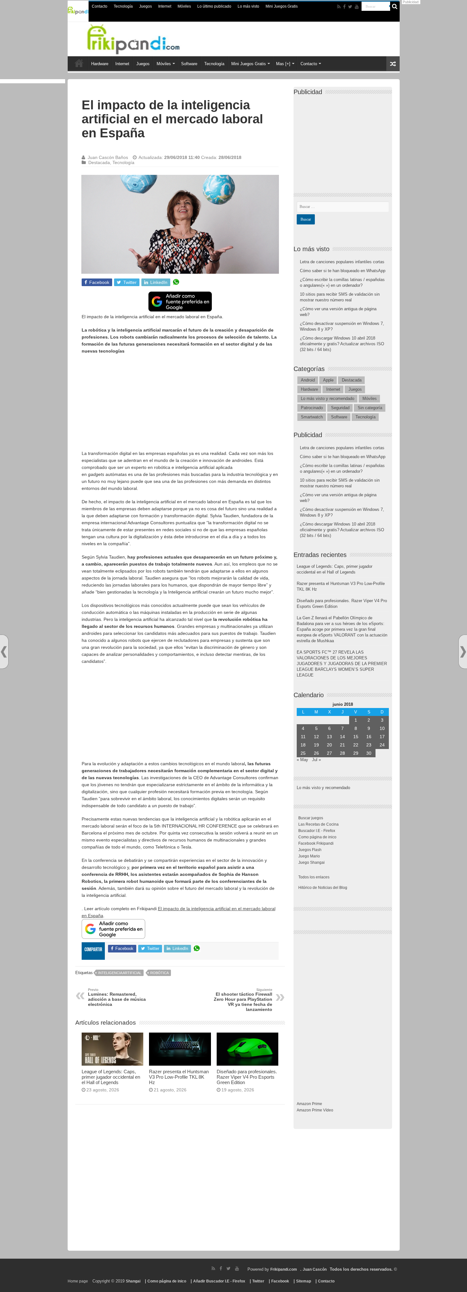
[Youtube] (356, 6)
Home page (78, 1281)
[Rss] (338, 6)
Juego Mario (309, 856)
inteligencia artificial (119, 973)
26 (316, 753)
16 (368, 736)
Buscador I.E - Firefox (316, 830)
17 (382, 736)
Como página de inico (317, 837)
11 (303, 736)
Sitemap (303, 1281)
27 (329, 753)
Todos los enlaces (313, 877)
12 (316, 736)
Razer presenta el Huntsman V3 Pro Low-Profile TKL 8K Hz (179, 1077)
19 (316, 744)
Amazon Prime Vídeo (315, 1110)
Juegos (145, 6)
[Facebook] (344, 6)
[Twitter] (350, 6)
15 (355, 736)
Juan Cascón (315, 1269)
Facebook (280, 1281)
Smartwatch (312, 417)
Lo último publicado (214, 6)
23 (368, 744)
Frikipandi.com (283, 1269)
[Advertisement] (180, 405)
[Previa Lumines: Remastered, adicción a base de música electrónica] (4, 652)
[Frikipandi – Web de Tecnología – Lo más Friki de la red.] (141, 37)
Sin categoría (370, 407)
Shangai (133, 1281)
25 (303, 753)
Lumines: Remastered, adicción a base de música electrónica (117, 997)
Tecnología (123, 6)
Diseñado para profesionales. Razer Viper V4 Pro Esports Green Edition (247, 1077)
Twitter (258, 1281)
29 (355, 753)
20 (329, 744)
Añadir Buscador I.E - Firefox (219, 1281)
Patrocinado (312, 407)
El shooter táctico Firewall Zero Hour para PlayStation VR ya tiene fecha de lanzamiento (243, 1000)
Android (308, 380)
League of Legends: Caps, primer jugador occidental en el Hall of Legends (111, 1077)
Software (189, 63)
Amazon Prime (309, 1104)
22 (355, 744)
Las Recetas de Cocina (318, 824)
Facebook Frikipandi (316, 843)
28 (342, 753)
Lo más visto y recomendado (327, 398)
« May (302, 759)
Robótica (159, 973)
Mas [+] (283, 63)
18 (303, 744)
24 (382, 744)
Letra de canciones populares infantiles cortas (342, 261)
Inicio (79, 63)
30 (368, 753)
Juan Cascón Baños (108, 157)
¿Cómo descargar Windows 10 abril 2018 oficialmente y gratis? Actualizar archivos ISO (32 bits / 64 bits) (342, 344)
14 (342, 736)
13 (329, 736)
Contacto (99, 6)
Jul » (316, 759)
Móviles (184, 6)
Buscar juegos (310, 818)
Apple (328, 380)
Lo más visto (248, 6)
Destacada (99, 162)
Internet (164, 6)
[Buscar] (395, 6)
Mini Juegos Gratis (282, 6)
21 (342, 744)
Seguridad (340, 407)
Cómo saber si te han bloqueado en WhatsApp (342, 270)
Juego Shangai (311, 862)
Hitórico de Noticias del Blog (322, 887)
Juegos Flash (309, 850)
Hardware (99, 63)
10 (382, 728)
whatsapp (176, 282)
